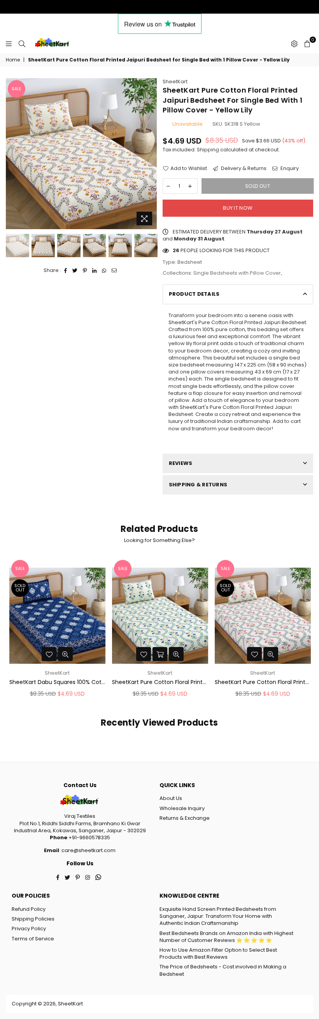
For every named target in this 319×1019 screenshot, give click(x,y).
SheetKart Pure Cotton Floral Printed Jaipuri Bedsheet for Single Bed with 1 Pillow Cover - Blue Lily (160, 682)
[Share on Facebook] (65, 270)
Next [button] (150, 154)
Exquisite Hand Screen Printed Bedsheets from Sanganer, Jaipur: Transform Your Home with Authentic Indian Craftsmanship (218, 916)
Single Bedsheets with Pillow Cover (237, 273)
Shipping (208, 149)
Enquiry (289, 168)
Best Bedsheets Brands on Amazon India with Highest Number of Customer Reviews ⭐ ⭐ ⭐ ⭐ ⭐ (226, 937)
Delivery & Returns (243, 168)
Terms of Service (33, 938)
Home (13, 60)
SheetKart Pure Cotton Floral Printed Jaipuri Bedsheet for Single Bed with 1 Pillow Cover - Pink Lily (263, 682)
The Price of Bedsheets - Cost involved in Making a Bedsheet (223, 970)
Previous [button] (12, 154)
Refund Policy (29, 909)
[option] (81, 153)
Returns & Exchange (185, 818)
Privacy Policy (29, 928)
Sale (16, 89)
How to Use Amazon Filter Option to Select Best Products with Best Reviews (218, 953)
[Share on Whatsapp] (104, 270)
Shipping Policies (33, 919)
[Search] (22, 43)
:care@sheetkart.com (87, 850)
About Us (171, 798)
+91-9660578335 (89, 837)
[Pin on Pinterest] (85, 270)
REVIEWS (181, 463)
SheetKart (175, 81)
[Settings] (294, 43)
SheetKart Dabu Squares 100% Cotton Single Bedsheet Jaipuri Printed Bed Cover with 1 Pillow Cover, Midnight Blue (57, 682)
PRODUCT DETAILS (194, 294)
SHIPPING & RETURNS (198, 484)
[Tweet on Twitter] (75, 270)
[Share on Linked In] (94, 270)
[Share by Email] (114, 270)
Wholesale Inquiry (182, 808)
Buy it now (237, 208)
